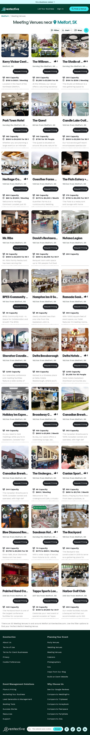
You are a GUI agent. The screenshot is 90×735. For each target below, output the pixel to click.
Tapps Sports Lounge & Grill (51, 591)
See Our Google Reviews (58, 689)
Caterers (51, 657)
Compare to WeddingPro (58, 694)
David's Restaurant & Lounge (52, 238)
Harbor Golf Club (74, 591)
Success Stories (10, 709)
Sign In (60, 9)
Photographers (54, 662)
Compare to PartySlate (57, 714)
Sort (67, 30)
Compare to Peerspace (57, 709)
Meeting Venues (54, 652)
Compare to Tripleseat (57, 699)
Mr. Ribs (8, 238)
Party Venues (53, 642)
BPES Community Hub (17, 297)
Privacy (6, 657)
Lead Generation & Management (17, 699)
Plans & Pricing (9, 689)
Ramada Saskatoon (76, 297)
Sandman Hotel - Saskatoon (51, 532)
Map (79, 30)
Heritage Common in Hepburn (22, 179)
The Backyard (72, 532)
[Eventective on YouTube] (79, 729)
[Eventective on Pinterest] (66, 729)
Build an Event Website (57, 677)
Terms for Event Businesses (15, 652)
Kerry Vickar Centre (16, 61)
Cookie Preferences (11, 662)
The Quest (39, 120)
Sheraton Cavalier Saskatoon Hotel (26, 356)
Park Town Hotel (13, 120)
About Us (7, 642)
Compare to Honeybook (58, 704)
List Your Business (46, 9)
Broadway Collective (47, 414)
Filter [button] (56, 30)
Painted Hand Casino (17, 591)
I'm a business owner (44, 2)
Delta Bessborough (45, 356)
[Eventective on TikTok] (73, 729)
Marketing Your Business (14, 694)
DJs (49, 667)
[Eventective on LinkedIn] (85, 729)
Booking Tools (9, 704)
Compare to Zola (54, 719)
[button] (86, 30)
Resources (7, 714)
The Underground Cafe (48, 473)
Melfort (5, 16)
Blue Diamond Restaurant (20, 532)
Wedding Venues (54, 647)
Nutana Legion (72, 238)
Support (6, 719)
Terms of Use (9, 647)
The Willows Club (44, 61)
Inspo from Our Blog (56, 672)
